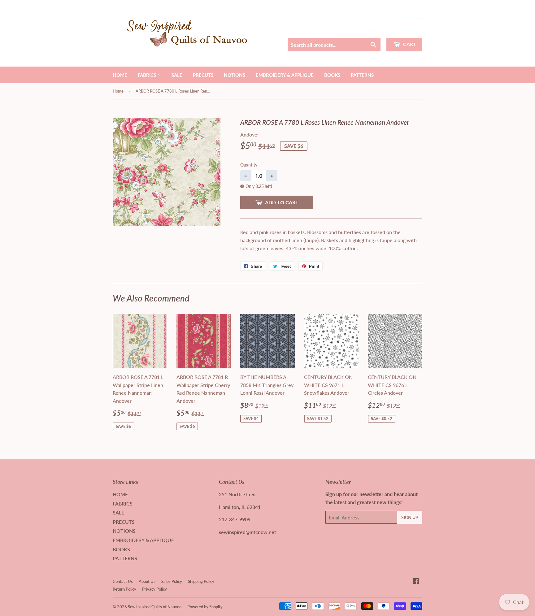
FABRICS (147, 75)
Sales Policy (171, 581)
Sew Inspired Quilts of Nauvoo (154, 606)
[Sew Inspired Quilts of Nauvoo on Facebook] (416, 581)
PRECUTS (203, 75)
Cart (409, 44)
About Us (147, 581)
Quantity (248, 164)
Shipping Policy (201, 581)
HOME (120, 75)
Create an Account (404, 29)
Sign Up (409, 517)
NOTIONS (234, 75)
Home (118, 91)
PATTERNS (362, 75)
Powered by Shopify (205, 606)
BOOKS (332, 75)
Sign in (370, 29)
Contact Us (123, 581)
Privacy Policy (154, 589)
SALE (177, 75)
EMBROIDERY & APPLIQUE (285, 75)
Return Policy (124, 589)
